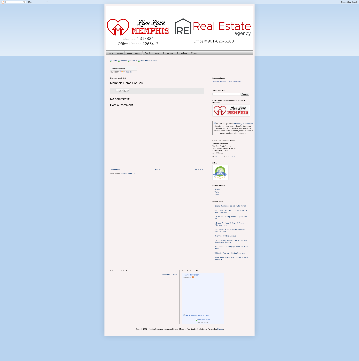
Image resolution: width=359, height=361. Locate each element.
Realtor (217, 189)
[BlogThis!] (119, 90)
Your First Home (152, 53)
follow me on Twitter (169, 274)
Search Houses (133, 53)
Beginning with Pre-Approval (225, 236)
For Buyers (168, 53)
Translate (128, 72)
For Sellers (182, 53)
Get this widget (203, 322)
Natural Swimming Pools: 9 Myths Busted (230, 206)
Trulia (217, 192)
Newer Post (115, 169)
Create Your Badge (234, 81)
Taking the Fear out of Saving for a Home (230, 253)
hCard (217, 157)
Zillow (217, 195)
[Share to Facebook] (125, 90)
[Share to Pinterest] (127, 90)
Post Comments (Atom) (129, 174)
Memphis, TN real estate (243, 124)
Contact (194, 53)
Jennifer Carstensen (219, 81)
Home (110, 53)
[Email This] (117, 90)
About (120, 53)
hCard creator (235, 157)
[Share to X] (122, 90)
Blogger (220, 329)
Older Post (199, 169)
